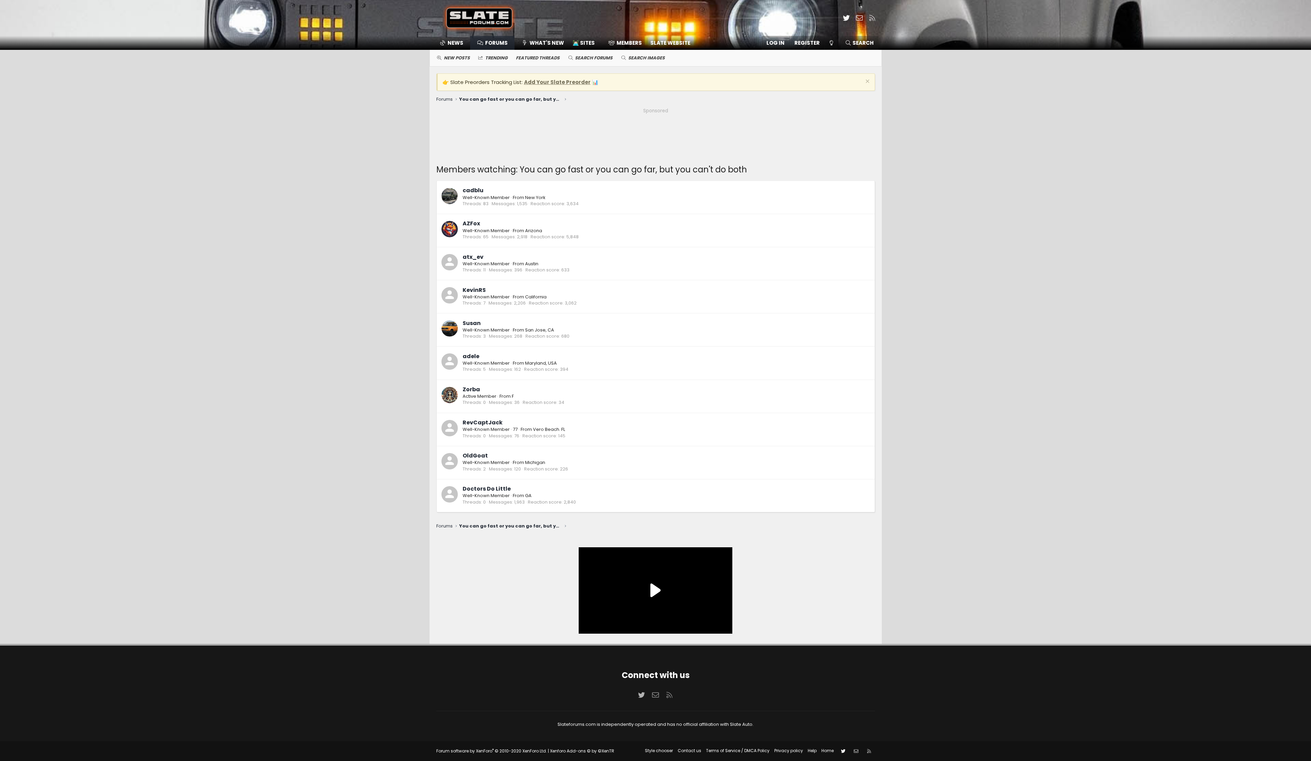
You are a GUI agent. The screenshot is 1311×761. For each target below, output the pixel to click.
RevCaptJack (483, 422)
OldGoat (475, 456)
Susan (472, 323)
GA (528, 495)
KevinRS (474, 290)
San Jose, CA (539, 330)
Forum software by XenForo (491, 751)
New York (535, 197)
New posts (457, 58)
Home (827, 750)
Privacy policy (788, 750)
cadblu (473, 190)
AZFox (471, 223)
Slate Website (670, 42)
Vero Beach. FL (549, 429)
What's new (547, 42)
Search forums (593, 58)
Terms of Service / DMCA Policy (738, 750)
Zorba (471, 389)
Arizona (533, 230)
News (455, 42)
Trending (496, 58)
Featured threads (538, 58)
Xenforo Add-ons (582, 751)
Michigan (535, 462)
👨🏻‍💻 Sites (584, 42)
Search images (646, 58)
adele (471, 356)
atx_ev (473, 257)
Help (812, 750)
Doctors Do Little (487, 489)
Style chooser (659, 750)
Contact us (689, 750)
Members (629, 42)
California (536, 297)
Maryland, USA (541, 363)
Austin (531, 263)
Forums (496, 42)
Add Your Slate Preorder (557, 82)
